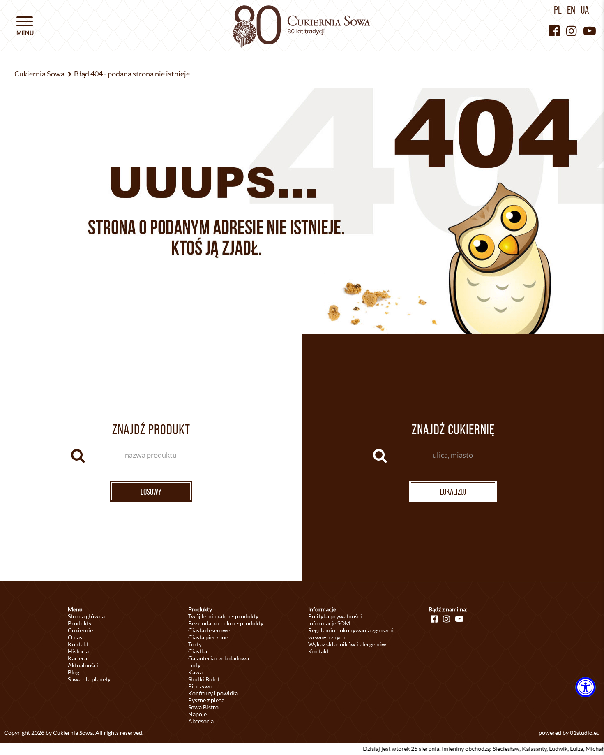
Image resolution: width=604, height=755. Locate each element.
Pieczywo (200, 686)
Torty (195, 644)
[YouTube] (589, 30)
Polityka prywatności (335, 616)
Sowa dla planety (89, 679)
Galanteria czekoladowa (218, 658)
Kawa (195, 672)
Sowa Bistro (203, 707)
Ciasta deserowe (209, 630)
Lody (194, 665)
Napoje (197, 714)
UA (585, 10)
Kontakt (78, 644)
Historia (78, 651)
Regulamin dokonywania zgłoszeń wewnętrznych (351, 634)
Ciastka (197, 651)
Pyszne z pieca (206, 700)
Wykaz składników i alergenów (347, 644)
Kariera (77, 658)
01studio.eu (585, 732)
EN (571, 10)
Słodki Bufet (203, 679)
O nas (75, 637)
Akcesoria (201, 721)
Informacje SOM (329, 623)
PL (558, 10)
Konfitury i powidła (213, 693)
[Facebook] (554, 30)
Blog (73, 672)
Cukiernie (80, 630)
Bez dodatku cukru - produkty (225, 623)
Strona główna (86, 616)
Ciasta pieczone (208, 637)
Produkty (80, 623)
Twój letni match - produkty (223, 616)
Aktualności (83, 665)
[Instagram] (571, 30)
